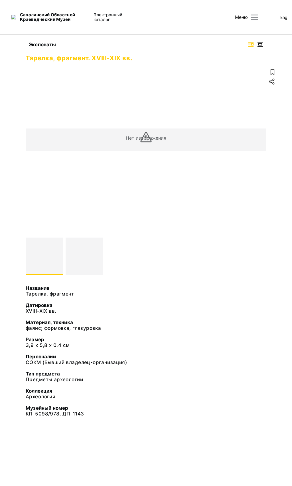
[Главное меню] (254, 17)
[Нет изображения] (44, 256)
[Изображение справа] (251, 44)
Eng (283, 17)
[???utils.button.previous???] (32, 256)
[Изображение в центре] (260, 44)
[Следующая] (259, 256)
